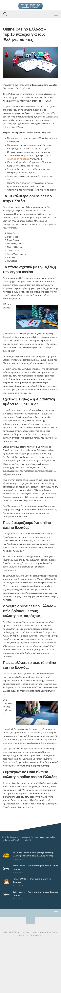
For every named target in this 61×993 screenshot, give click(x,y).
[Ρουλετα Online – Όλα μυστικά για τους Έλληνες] (6, 885)
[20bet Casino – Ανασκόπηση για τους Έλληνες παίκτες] (6, 898)
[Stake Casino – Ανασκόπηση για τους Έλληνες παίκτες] (6, 872)
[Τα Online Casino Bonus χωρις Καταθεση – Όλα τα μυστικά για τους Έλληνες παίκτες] (6, 859)
